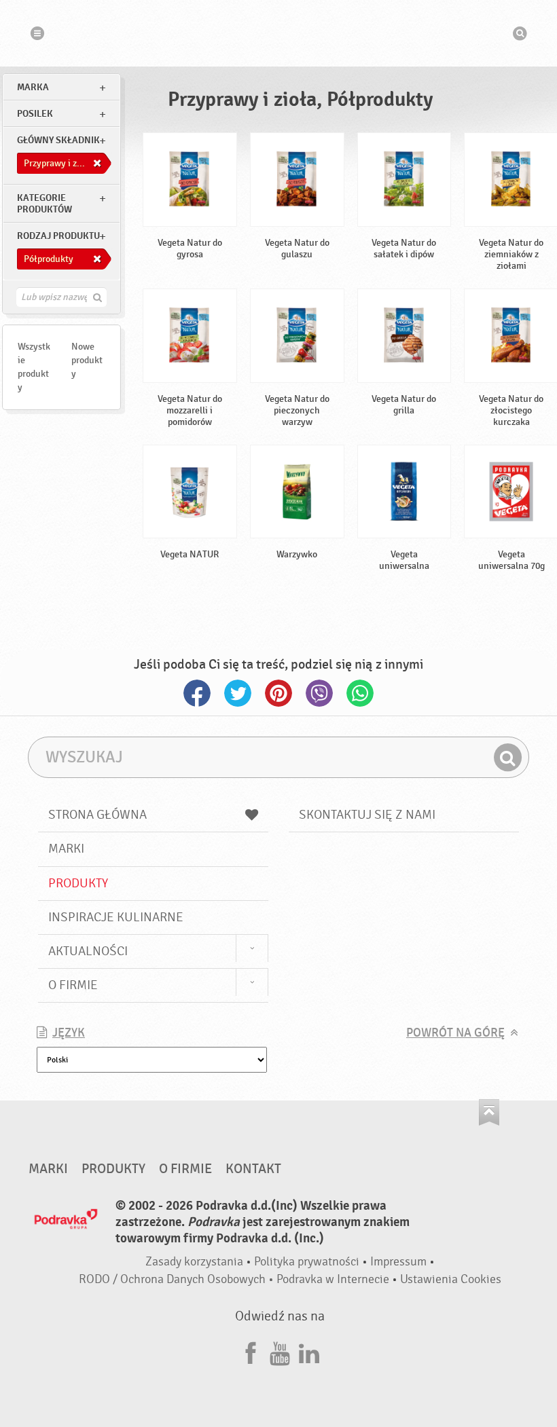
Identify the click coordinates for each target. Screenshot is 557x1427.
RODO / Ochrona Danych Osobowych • (177, 1279)
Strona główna (97, 814)
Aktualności (88, 951)
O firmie (73, 985)
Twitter (237, 693)
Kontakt (253, 1169)
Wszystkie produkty (34, 367)
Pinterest (278, 693)
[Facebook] (250, 1351)
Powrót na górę (455, 1033)
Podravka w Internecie (332, 1279)
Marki (66, 848)
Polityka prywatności (306, 1262)
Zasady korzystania (194, 1262)
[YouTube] (279, 1351)
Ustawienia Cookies (450, 1279)
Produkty (78, 883)
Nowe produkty (87, 360)
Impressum (398, 1262)
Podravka (278, 33)
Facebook (197, 693)
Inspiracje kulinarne (115, 917)
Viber (319, 693)
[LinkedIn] (309, 1351)
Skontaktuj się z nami (367, 814)
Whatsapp (360, 693)
